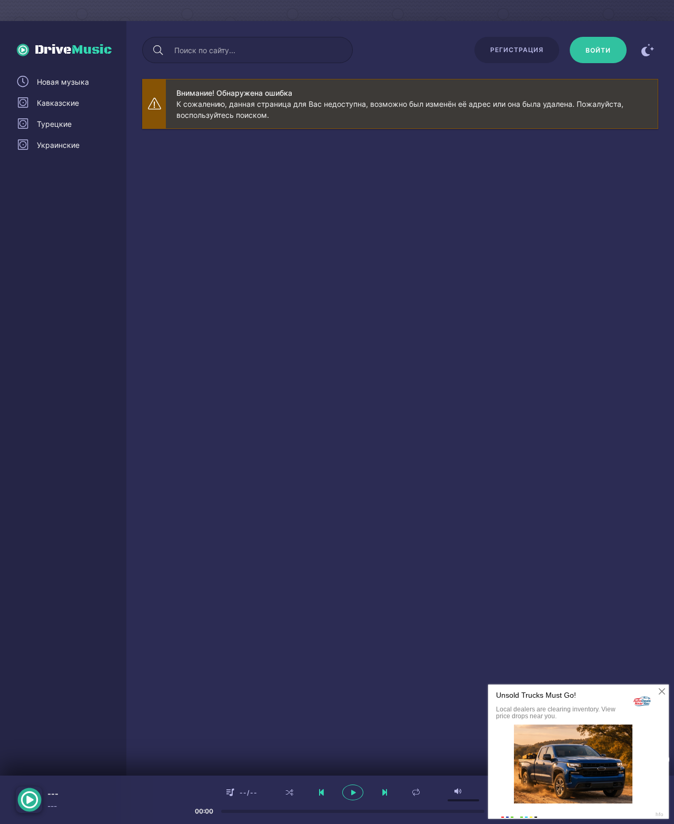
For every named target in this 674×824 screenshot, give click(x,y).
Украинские (58, 144)
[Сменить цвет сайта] (647, 50)
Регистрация (516, 50)
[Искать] (158, 50)
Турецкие (54, 123)
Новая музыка (63, 81)
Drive (73, 50)
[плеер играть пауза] (352, 792)
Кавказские (58, 102)
